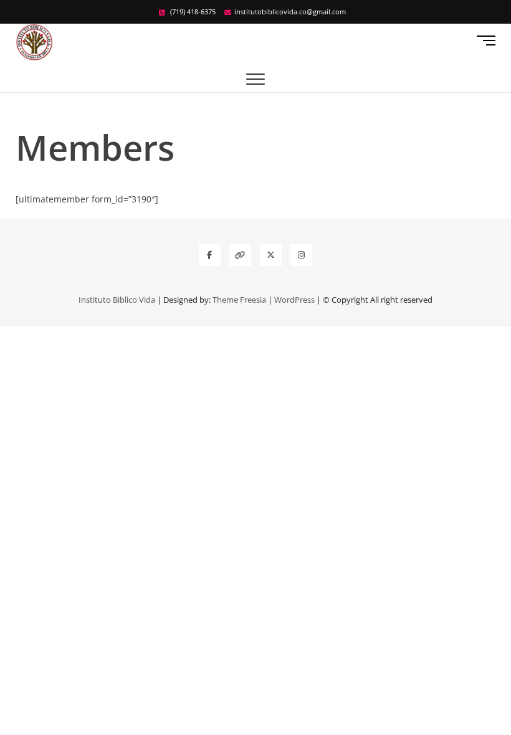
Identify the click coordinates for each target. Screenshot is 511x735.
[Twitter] (271, 255)
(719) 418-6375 (192, 11)
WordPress (294, 299)
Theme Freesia (239, 299)
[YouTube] (240, 255)
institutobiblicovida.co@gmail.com (290, 11)
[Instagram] (301, 255)
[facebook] (210, 255)
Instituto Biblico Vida (117, 299)
